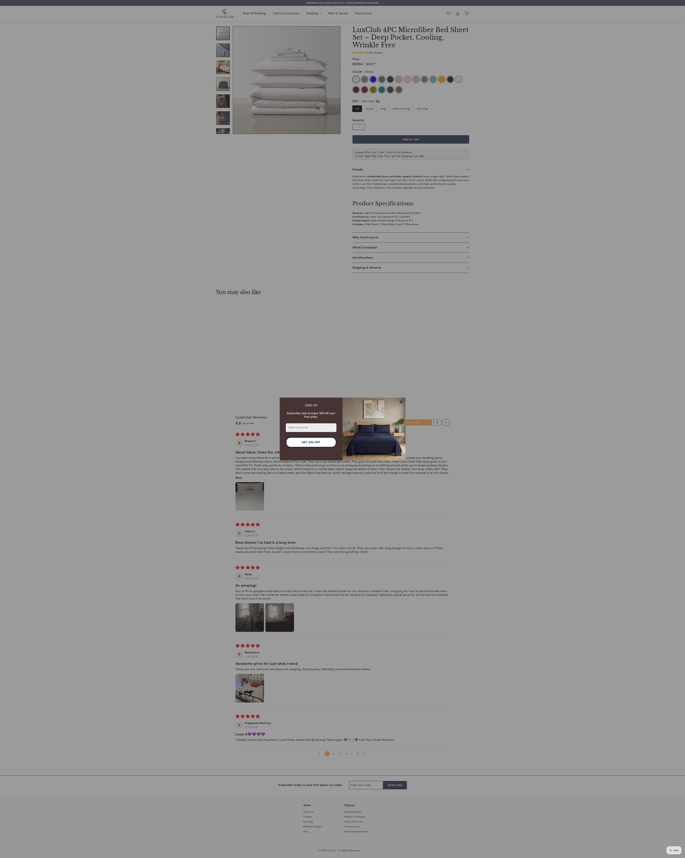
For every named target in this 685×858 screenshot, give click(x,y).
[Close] (401, 402)
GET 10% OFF (311, 442)
